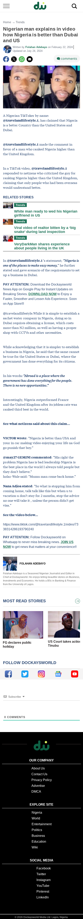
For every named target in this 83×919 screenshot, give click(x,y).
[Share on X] (14, 59)
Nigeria (37, 812)
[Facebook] (6, 59)
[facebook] (8, 673)
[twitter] (24, 673)
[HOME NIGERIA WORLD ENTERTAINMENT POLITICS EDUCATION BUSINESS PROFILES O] (41, 6)
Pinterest (42, 891)
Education (39, 841)
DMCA (36, 791)
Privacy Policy (41, 780)
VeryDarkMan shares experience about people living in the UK (42, 246)
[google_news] (58, 673)
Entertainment (42, 824)
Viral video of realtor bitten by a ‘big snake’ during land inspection (45, 230)
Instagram (43, 880)
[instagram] (41, 673)
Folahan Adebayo (36, 47)
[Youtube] (74, 673)
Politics (37, 830)
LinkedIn (42, 897)
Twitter (41, 874)
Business (38, 835)
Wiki (35, 847)
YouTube (42, 885)
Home (7, 22)
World (36, 818)
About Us (38, 768)
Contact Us (39, 774)
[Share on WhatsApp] (22, 59)
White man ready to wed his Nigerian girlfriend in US (45, 213)
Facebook (43, 868)
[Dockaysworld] (41, 6)
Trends (20, 22)
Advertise (38, 785)
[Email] (30, 59)
